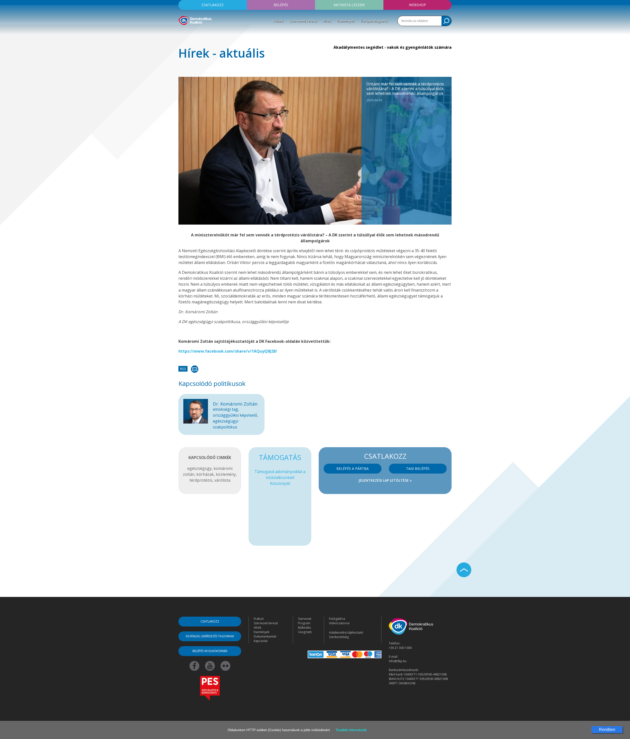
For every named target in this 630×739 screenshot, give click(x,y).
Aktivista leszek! (349, 4)
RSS (183, 368)
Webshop (417, 4)
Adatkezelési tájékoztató (346, 632)
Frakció (259, 619)
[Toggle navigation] (181, 32)
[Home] (195, 19)
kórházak (205, 474)
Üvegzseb (305, 632)
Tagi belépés (417, 468)
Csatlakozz (213, 4)
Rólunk (278, 21)
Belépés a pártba (352, 468)
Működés (304, 627)
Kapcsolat (261, 641)
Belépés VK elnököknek (209, 651)
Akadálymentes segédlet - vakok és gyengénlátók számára (392, 47)
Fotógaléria (337, 619)
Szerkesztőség (339, 637)
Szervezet (304, 619)
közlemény (226, 474)
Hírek (327, 21)
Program (304, 623)
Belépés (281, 4)
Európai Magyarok (374, 21)
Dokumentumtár (265, 636)
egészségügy (199, 468)
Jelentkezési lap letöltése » (385, 480)
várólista (222, 480)
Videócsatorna (339, 623)
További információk (351, 730)
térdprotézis (200, 480)
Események (346, 21)
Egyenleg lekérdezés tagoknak (210, 636)
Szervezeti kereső (303, 21)
